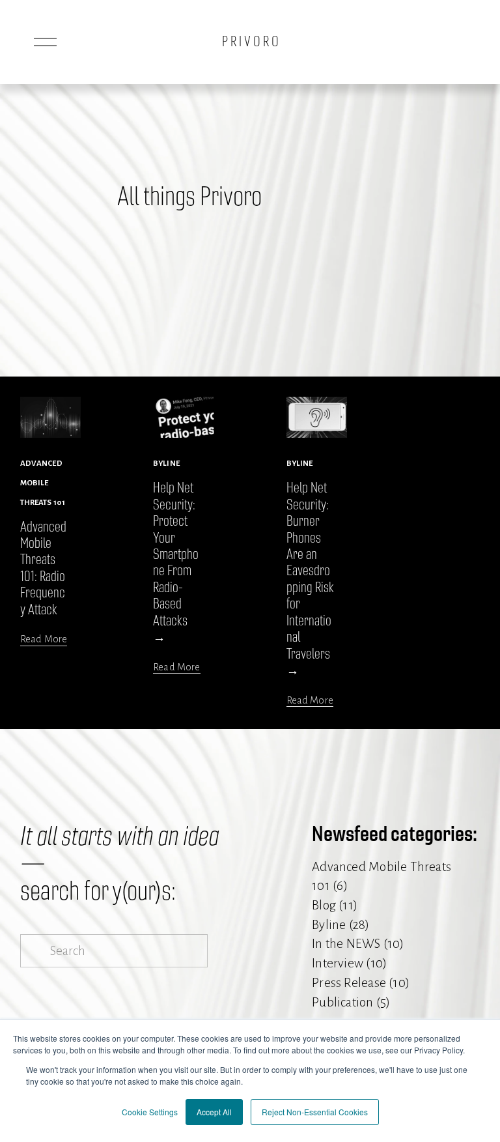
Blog (333, 905)
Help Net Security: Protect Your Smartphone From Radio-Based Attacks (176, 554)
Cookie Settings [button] (150, 1111)
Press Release (359, 983)
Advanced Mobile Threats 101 (42, 482)
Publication (349, 1002)
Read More (44, 639)
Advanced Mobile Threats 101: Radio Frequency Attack (43, 568)
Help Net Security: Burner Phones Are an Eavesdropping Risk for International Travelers (310, 571)
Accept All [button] (214, 1111)
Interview (347, 963)
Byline (166, 463)
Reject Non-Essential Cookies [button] (315, 1111)
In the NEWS (356, 943)
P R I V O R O (250, 41)
